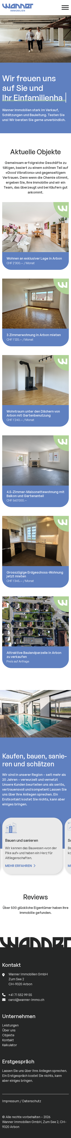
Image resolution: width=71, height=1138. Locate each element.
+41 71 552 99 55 (20, 995)
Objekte (8, 1035)
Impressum (10, 1101)
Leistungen (10, 1025)
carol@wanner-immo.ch (26, 1000)
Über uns (8, 1030)
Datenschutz (31, 1101)
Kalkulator (9, 1045)
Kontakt (8, 1040)
